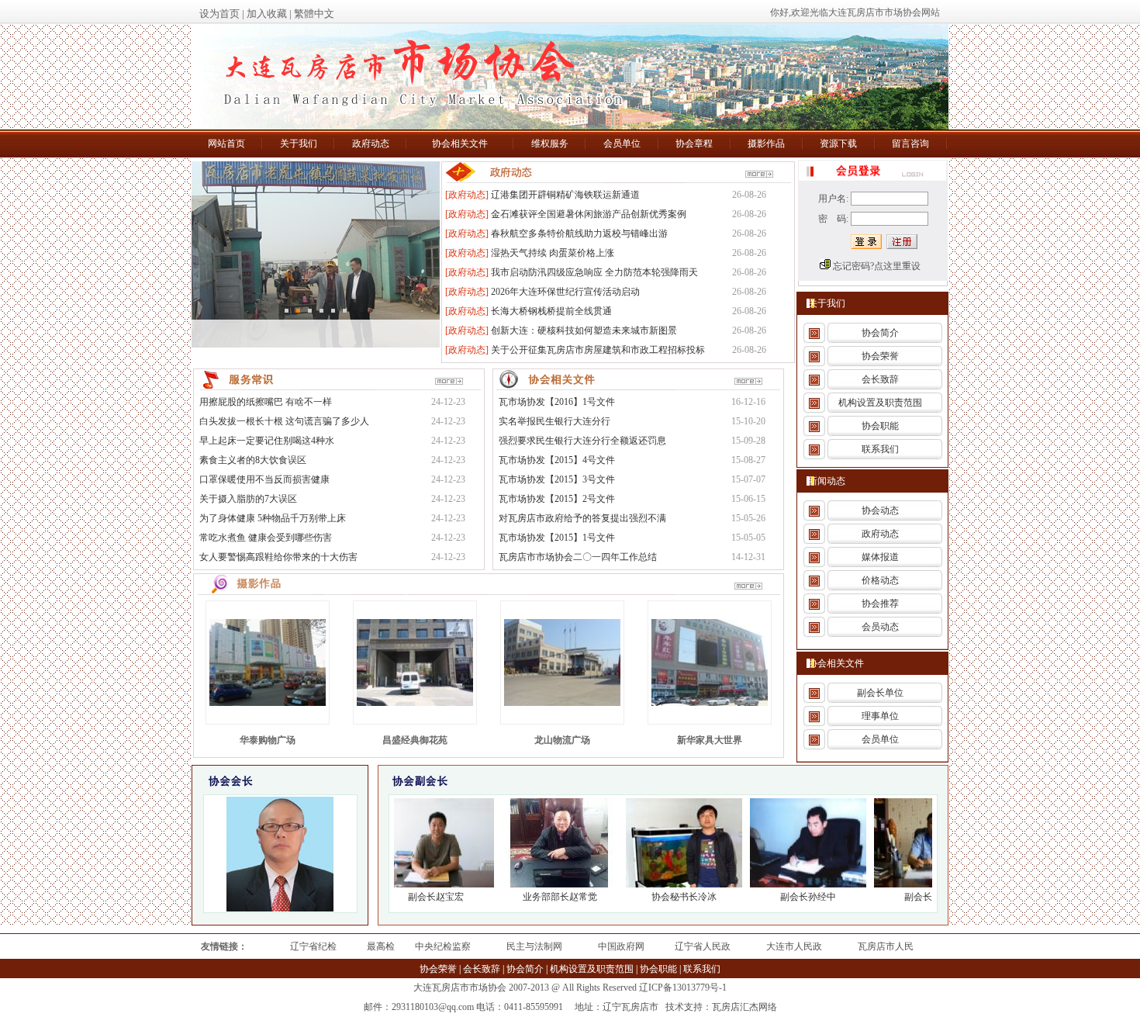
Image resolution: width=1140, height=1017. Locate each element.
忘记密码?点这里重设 (877, 266)
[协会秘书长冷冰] (673, 884)
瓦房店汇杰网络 (744, 1006)
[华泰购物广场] (267, 702)
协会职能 (880, 425)
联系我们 (880, 449)
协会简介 (880, 332)
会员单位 (880, 739)
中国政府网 (621, 946)
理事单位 (880, 716)
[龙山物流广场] (562, 702)
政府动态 (880, 533)
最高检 (381, 946)
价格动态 (880, 580)
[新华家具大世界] (709, 702)
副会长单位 (880, 692)
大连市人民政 (794, 946)
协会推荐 (880, 603)
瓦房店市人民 (886, 946)
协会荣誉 (880, 356)
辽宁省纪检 (313, 946)
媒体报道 (880, 557)
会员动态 (880, 626)
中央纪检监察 (443, 946)
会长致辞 (880, 379)
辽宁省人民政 (703, 946)
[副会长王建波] (921, 884)
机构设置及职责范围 (880, 402)
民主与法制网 (534, 946)
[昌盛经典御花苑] (415, 702)
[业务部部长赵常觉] (549, 884)
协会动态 (880, 510)
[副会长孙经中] (797, 884)
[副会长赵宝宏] (425, 884)
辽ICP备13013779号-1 (683, 987)
